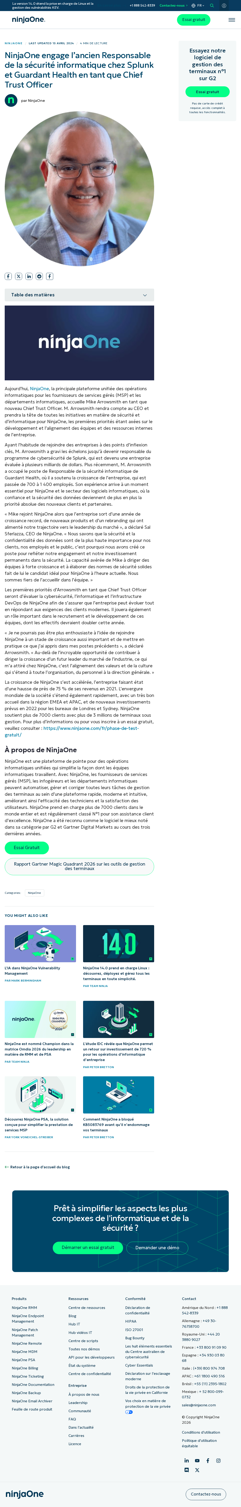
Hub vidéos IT (80, 1332)
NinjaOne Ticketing (28, 1376)
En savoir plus (109, 6)
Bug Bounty (135, 1338)
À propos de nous (83, 1394)
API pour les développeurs (91, 1357)
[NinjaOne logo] (28, 19)
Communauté (79, 1411)
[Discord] (186, 1470)
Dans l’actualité (81, 1427)
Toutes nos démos (84, 1349)
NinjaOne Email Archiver (32, 1401)
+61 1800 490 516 (209, 1376)
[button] (8, 276)
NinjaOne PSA (23, 1360)
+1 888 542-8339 (142, 6)
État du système (82, 1365)
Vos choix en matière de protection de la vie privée (148, 1403)
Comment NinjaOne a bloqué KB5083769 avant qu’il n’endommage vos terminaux (116, 1124)
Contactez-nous (172, 6)
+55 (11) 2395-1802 (210, 1384)
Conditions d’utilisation (201, 1432)
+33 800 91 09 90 (211, 1347)
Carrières (76, 1435)
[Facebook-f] (208, 1460)
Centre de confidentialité (89, 1374)
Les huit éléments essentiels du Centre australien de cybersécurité (148, 1351)
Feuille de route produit (32, 1409)
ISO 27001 (134, 1330)
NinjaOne (14, 43)
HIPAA (130, 1321)
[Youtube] (197, 1460)
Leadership (78, 1402)
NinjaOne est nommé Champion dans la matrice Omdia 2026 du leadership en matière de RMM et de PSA (39, 1049)
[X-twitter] (197, 1470)
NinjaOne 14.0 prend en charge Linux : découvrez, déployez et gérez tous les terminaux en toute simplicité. (116, 973)
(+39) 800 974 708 (209, 1368)
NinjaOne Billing (25, 1368)
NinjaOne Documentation (33, 1384)
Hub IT (74, 1324)
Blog (72, 1316)
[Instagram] (218, 1460)
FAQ (72, 1419)
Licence (74, 1444)
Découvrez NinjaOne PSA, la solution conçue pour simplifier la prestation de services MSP (39, 1124)
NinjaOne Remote (27, 1343)
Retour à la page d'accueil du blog (40, 1167)
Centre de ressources (86, 1307)
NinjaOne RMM (24, 1307)
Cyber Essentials (139, 1365)
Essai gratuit (193, 19)
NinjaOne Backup (26, 1393)
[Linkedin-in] (186, 1460)
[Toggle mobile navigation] (232, 20)
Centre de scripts (83, 1341)
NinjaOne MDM (24, 1351)
